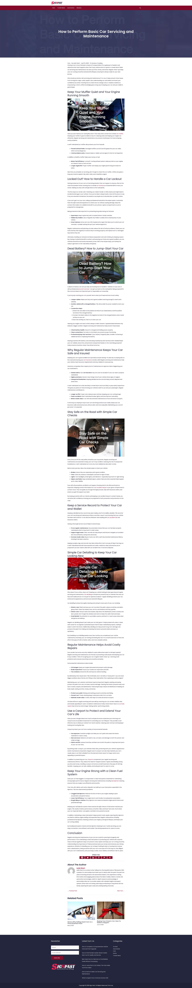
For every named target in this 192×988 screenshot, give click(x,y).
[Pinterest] (98, 857)
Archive (115, 946)
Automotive (116, 949)
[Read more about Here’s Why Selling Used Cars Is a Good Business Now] (81, 911)
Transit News (117, 955)
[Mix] (104, 857)
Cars (69, 63)
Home (115, 953)
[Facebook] (82, 857)
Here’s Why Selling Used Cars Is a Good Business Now (80, 922)
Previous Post (72, 891)
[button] (140, 8)
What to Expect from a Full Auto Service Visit (95, 978)
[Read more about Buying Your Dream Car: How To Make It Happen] (111, 910)
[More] (109, 857)
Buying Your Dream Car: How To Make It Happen (109, 922)
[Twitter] (87, 857)
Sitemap (110, 985)
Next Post (120, 891)
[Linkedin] (93, 857)
